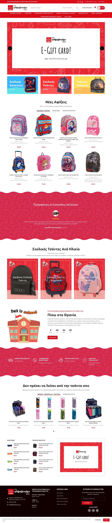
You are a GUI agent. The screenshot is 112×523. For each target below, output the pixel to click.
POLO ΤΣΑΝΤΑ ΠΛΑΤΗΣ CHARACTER (68, 175)
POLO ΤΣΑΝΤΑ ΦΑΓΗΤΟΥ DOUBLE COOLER (46, 444)
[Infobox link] (19, 360)
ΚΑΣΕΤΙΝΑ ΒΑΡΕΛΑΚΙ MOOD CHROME (21, 444)
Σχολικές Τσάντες (18, 141)
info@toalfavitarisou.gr (90, 1)
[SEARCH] (77, 8)
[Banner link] (22, 85)
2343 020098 (101, 1)
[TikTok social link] (82, 1)
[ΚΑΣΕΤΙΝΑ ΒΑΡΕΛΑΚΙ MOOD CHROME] (9, 445)
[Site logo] (17, 7)
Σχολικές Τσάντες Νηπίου (16, 143)
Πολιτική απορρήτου (62, 498)
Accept (106, 519)
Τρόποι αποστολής (62, 504)
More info (98, 519)
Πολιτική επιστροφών (62, 501)
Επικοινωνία (60, 493)
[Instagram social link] (80, 1)
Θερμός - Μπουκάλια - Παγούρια (21, 425)
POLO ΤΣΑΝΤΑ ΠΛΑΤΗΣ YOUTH (93, 138)
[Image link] (81, 457)
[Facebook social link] (78, 1)
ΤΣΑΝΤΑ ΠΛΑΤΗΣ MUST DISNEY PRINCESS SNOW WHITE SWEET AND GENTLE (68, 139)
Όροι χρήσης (60, 495)
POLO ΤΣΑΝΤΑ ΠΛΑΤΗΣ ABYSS (93, 175)
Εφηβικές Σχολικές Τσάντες (91, 180)
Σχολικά (25, 143)
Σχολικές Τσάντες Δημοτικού (91, 141)
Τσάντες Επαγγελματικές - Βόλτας (93, 181)
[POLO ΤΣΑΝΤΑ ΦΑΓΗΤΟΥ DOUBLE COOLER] (35, 445)
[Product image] (43, 124)
